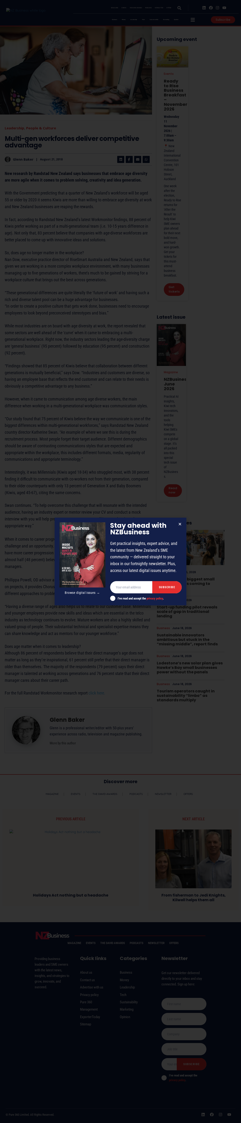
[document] (120, 561)
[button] (180, 524)
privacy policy (155, 598)
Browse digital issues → (82, 593)
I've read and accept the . (141, 598)
